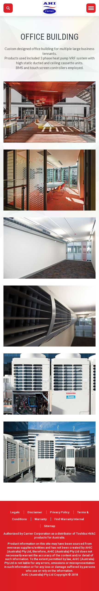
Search (8, 8)
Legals (15, 512)
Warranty (41, 519)
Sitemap (49, 526)
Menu (91, 8)
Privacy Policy (59, 512)
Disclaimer (34, 512)
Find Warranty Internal (69, 519)
